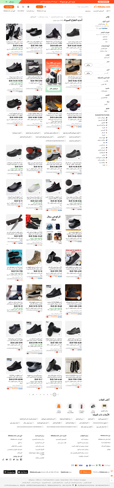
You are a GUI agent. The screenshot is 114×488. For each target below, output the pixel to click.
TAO (71, 480)
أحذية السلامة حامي (83, 423)
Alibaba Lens (103, 472)
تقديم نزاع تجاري (40, 446)
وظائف (108, 449)
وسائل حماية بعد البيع (83, 449)
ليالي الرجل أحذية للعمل (25, 137)
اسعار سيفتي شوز (14, 423)
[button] (45, 7)
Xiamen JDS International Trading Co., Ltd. (34, 51)
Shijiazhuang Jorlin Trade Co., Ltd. (73, 276)
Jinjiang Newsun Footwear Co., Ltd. (53, 126)
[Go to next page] (29, 394)
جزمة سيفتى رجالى (27, 423)
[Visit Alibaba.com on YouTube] (7, 459)
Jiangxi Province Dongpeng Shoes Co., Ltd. (14, 173)
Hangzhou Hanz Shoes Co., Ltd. (73, 207)
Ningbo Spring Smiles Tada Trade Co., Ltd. (14, 90)
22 (33, 394)
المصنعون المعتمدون (61, 439)
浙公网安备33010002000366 (86, 485)
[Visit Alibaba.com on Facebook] (21, 459)
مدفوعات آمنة (84, 439)
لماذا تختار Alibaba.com (104, 439)
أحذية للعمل (90, 419)
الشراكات (19, 453)
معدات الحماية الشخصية (57, 17)
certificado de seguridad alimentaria (55, 140)
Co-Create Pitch (105, 442)
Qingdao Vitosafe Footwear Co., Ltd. (73, 53)
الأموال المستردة (40, 449)
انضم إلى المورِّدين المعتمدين (14, 449)
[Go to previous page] (58, 394)
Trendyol (76, 480)
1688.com (38, 480)
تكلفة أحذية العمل (56, 423)
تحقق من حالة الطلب (16, 446)
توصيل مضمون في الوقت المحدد (80, 446)
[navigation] (96, 206)
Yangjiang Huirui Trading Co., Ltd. (14, 241)
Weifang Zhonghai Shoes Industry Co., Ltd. (53, 208)
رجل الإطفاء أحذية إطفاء (65, 419)
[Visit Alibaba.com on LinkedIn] (17, 459)
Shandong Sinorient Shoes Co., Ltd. (73, 172)
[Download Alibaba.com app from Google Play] (10, 472)
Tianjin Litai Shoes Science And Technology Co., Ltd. (34, 276)
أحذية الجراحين (60, 137)
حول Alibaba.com (105, 435)
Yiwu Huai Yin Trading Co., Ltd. (34, 207)
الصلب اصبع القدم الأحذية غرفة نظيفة (71, 133)
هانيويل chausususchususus (99, 423)
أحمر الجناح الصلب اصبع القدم (48, 419)
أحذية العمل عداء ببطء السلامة (32, 133)
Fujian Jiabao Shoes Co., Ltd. (15, 204)
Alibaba (80, 17)
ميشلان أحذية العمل (70, 423)
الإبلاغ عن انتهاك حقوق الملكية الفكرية (36, 453)
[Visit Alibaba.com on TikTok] (3, 459)
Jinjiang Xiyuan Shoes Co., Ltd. (34, 125)
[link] (111, 471)
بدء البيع (20, 442)
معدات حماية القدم (43, 17)
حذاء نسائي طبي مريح (101, 426)
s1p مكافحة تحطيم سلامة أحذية (51, 133)
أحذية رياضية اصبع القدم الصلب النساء (44, 137)
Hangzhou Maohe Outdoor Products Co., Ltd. (53, 275)
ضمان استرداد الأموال (82, 442)
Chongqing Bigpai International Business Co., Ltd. (34, 170)
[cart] (23, 7)
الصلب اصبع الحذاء (16, 133)
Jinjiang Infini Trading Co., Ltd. (34, 88)
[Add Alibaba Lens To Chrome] (85, 472)
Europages (83, 480)
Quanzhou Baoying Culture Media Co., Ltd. (14, 123)
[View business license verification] (73, 485)
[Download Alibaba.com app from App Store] (22, 472)
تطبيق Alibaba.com (35, 472)
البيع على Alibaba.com (16, 439)
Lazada (57, 480)
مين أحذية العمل (79, 419)
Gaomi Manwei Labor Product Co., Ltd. (34, 243)
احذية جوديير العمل (102, 419)
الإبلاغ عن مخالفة (40, 458)
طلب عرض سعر (62, 442)
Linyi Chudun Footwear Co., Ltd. (73, 87)
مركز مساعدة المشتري (38, 439)
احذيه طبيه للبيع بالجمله (42, 423)
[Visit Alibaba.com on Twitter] (14, 459)
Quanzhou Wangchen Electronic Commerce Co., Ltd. (73, 125)
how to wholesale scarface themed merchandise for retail (61, 426)
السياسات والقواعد (83, 456)
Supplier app (64, 472)
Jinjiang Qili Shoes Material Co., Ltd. (53, 53)
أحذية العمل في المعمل (74, 137)
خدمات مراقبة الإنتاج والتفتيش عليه (79, 453)
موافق (88, 65)
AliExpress (31, 480)
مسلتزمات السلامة (71, 17)
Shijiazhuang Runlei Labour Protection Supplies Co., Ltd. (53, 172)
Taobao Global (64, 480)
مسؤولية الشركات (105, 446)
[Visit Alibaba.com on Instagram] (10, 459)
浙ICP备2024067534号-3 (102, 485)
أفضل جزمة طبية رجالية (86, 426)
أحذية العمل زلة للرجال (74, 140)
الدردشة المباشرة (39, 442)
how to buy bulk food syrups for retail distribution (29, 426)
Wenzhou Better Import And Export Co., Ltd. (73, 240)
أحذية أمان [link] (33, 17)
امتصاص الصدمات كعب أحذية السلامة (28, 419)
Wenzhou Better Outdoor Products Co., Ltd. (14, 53)
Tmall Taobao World (48, 480)
